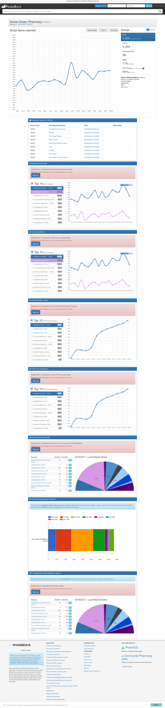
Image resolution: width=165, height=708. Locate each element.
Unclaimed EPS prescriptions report (57, 657)
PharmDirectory (88, 649)
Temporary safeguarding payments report (59, 680)
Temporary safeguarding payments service (59, 677)
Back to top (127, 666)
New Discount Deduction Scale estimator (58, 651)
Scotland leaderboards (53, 696)
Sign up (36, 175)
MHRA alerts (50, 691)
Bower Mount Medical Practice (58, 143)
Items (103, 30)
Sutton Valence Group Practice (58, 157)
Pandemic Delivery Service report (56, 672)
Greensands (52, 154)
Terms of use (88, 659)
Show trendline (92, 30)
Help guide (87, 657)
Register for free (101, 6)
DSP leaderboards (89, 646)
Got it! (156, 705)
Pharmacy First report (53, 649)
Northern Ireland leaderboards (55, 699)
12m (153, 29)
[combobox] (80, 11)
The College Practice (55, 136)
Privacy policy (88, 662)
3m (148, 29)
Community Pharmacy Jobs (136, 657)
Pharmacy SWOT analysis (54, 663)
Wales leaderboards (52, 694)
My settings (87, 665)
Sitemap (86, 668)
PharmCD (131, 647)
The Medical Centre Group (57, 129)
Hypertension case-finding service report (58, 669)
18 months (113, 30)
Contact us (87, 654)
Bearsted (51, 132)
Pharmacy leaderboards (53, 646)
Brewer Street (53, 140)
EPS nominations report (53, 666)
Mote (50, 147)
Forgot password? (158, 6)
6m (150, 29)
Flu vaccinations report (53, 683)
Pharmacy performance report (55, 660)
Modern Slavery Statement (92, 671)
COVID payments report (53, 674)
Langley (51, 150)
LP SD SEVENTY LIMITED (24, 24)
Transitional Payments (53, 654)
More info (64, 705)
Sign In (149, 6)
